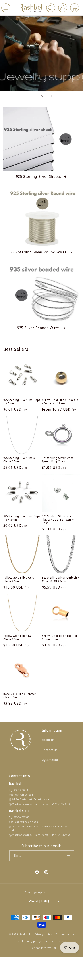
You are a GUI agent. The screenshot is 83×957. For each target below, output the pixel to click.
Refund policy (65, 934)
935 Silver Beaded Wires (39, 327)
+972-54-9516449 (61, 803)
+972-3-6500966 (20, 817)
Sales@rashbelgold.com (25, 821)
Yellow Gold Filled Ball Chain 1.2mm (18, 637)
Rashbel (24, 934)
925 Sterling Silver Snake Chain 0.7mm (19, 459)
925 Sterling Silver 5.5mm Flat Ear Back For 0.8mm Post (58, 519)
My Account (50, 760)
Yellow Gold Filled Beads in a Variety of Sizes (60, 401)
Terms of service (56, 941)
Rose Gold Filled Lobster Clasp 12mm (19, 695)
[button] (6, 8)
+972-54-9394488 (61, 834)
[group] (41, 53)
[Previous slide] (32, 96)
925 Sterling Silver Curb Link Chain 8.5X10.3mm (60, 579)
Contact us (50, 750)
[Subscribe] (69, 855)
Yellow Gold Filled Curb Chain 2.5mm (19, 579)
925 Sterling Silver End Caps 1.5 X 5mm (21, 517)
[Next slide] (51, 96)
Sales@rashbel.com (23, 794)
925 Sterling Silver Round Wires (38, 252)
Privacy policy (43, 934)
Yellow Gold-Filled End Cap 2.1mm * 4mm (60, 637)
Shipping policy (31, 941)
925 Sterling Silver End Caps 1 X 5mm (21, 401)
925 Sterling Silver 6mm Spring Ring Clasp (57, 459)
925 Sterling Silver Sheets (39, 176)
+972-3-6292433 (20, 790)
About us (48, 740)
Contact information (44, 947)
